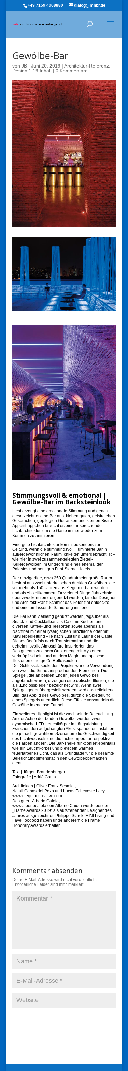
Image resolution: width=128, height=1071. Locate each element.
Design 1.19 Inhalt (32, 70)
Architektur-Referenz (86, 66)
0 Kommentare (72, 70)
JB (24, 66)
